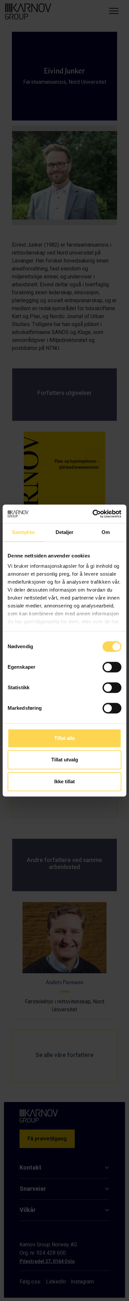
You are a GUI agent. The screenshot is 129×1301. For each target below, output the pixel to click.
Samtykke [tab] (23, 532)
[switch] (112, 667)
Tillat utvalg (64, 759)
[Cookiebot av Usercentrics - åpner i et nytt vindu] (92, 513)
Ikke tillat (64, 781)
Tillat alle (64, 738)
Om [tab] (106, 532)
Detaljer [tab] (65, 532)
